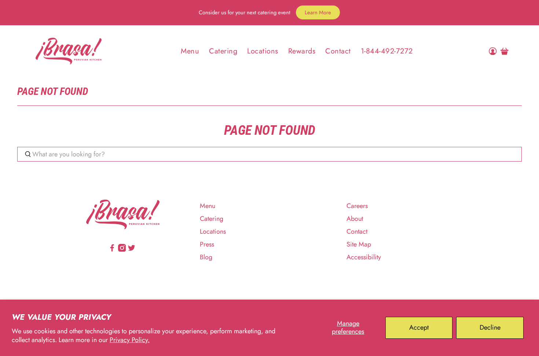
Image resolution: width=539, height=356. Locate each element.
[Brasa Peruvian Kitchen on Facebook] (112, 249)
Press (207, 244)
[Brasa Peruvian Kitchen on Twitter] (132, 249)
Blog (206, 257)
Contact (338, 51)
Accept (419, 327)
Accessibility (363, 257)
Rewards (302, 51)
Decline (490, 327)
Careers (357, 206)
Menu (190, 51)
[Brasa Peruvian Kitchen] (69, 51)
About (354, 218)
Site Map (358, 244)
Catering (223, 51)
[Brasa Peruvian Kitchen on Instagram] (122, 249)
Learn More (318, 12)
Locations (262, 51)
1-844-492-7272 (387, 51)
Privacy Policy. (130, 340)
